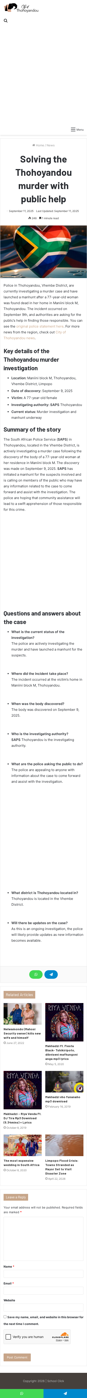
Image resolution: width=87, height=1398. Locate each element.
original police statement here (40, 326)
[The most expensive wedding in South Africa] (23, 1145)
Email (9, 1283)
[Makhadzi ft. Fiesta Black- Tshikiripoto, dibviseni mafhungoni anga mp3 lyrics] (64, 1022)
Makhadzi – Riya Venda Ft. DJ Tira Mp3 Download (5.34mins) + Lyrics (22, 1118)
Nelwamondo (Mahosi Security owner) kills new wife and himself (22, 1033)
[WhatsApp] (36, 974)
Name (9, 1266)
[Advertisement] (43, 72)
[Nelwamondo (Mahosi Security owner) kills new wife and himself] (23, 1014)
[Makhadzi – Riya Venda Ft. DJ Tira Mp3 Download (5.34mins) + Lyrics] (23, 1090)
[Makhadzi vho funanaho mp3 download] (64, 1082)
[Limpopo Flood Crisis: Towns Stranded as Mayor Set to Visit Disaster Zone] (64, 1145)
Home (39, 145)
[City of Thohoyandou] (21, 8)
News (51, 145)
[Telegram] (51, 974)
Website (9, 1300)
